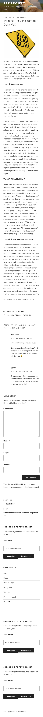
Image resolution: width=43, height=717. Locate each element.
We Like (6, 592)
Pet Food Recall (9, 597)
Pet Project (14, 3)
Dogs (9, 312)
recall (18, 315)
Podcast (6, 602)
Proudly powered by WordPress (14, 711)
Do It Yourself (8, 583)
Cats (5, 573)
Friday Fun (7, 588)
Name (6, 441)
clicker (10, 315)
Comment (8, 409)
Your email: (8, 540)
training (27, 315)
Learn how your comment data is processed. (21, 487)
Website (6, 465)
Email (6, 453)
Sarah (23, 17)
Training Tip (18, 312)
